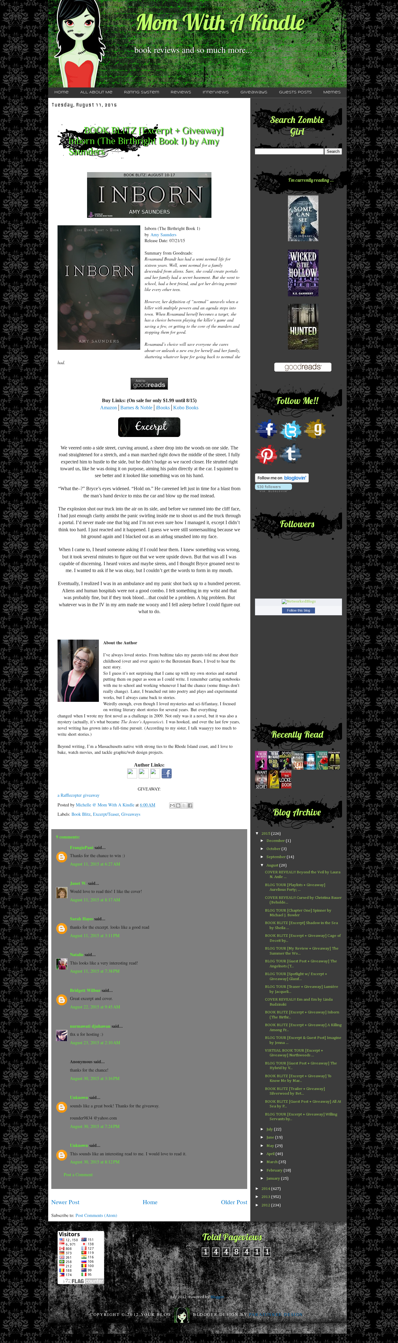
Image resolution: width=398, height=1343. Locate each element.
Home (61, 92)
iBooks (163, 407)
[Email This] (172, 805)
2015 (266, 834)
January (273, 1178)
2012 (266, 1205)
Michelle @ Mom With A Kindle (106, 805)
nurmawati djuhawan (90, 1026)
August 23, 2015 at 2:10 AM (95, 1042)
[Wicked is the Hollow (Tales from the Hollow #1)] (303, 295)
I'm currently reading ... (311, 180)
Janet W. (78, 883)
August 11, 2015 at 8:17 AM (95, 900)
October (273, 849)
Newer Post (65, 1202)
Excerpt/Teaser (106, 814)
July (270, 1129)
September (276, 857)
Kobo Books (185, 407)
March (272, 1162)
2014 (266, 1189)
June (270, 1137)
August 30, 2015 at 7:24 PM (94, 1126)
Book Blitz (81, 814)
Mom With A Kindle (219, 22)
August (272, 865)
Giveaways (253, 92)
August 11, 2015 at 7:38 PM (94, 971)
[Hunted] (303, 348)
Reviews (181, 92)
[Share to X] (184, 805)
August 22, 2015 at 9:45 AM (95, 1007)
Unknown (79, 1097)
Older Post (234, 1202)
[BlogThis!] (178, 805)
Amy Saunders (163, 234)
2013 (266, 1197)
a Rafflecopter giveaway (79, 795)
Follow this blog (298, 610)
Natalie (76, 954)
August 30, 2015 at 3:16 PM (94, 1078)
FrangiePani (81, 847)
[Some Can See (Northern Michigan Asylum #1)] (303, 240)
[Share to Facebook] (190, 805)
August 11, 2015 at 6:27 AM (95, 864)
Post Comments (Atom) (96, 1215)
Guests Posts (295, 92)
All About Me (96, 92)
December (276, 841)
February (275, 1170)
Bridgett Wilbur (85, 990)
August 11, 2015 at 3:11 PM (94, 935)
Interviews (216, 92)
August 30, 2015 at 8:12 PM (94, 1162)
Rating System (141, 92)
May (270, 1146)
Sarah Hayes (81, 918)
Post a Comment (78, 1174)
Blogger (217, 1297)
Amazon (108, 407)
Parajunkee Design (276, 1314)
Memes (332, 92)
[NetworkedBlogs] (299, 601)
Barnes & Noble (136, 407)
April (270, 1154)
